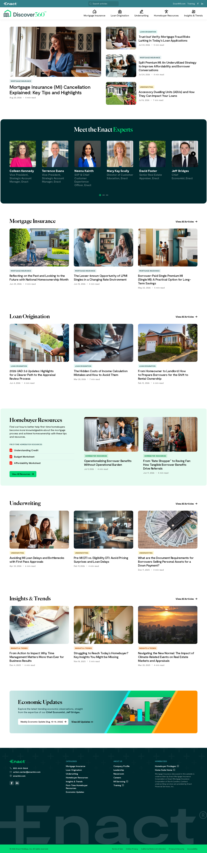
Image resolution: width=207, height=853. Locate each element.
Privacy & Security (176, 849)
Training (191, 3)
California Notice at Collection (153, 849)
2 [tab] (103, 195)
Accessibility (192, 849)
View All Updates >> (82, 721)
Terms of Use (117, 849)
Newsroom (119, 773)
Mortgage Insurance (75, 766)
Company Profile (122, 766)
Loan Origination (74, 770)
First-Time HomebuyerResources (77, 786)
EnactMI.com (179, 3)
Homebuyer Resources (77, 777)
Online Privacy (132, 849)
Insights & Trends (74, 781)
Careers (117, 777)
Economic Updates (75, 792)
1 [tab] (100, 195)
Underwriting (72, 773)
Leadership (119, 770)
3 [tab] (107, 195)
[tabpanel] (23, 162)
